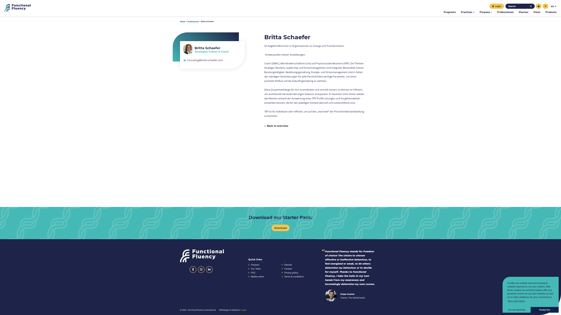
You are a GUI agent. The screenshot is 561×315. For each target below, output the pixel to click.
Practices (466, 12)
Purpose (485, 12)
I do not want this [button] (516, 310)
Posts (537, 12)
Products (551, 12)
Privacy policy (291, 273)
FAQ (253, 273)
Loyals (243, 310)
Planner (523, 12)
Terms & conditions (294, 276)
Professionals (505, 12)
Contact (288, 269)
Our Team (256, 269)
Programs (450, 12)
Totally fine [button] (544, 310)
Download (280, 227)
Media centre (257, 276)
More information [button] (516, 301)
